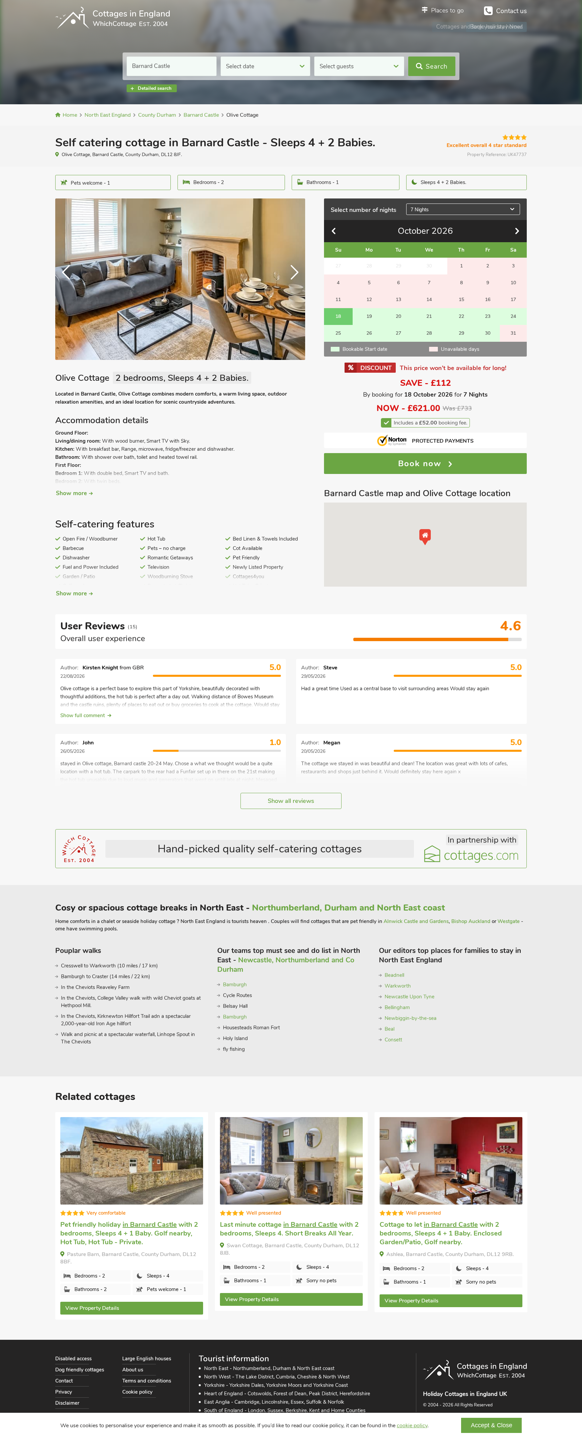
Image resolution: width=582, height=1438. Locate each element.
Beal (389, 1029)
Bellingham (397, 1007)
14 (429, 299)
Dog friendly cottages (79, 1369)
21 (429, 316)
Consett (393, 1039)
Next (291, 279)
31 (513, 333)
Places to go (447, 10)
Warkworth (398, 986)
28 (429, 333)
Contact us (511, 11)
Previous (68, 279)
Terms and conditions (146, 1380)
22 (461, 316)
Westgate (508, 921)
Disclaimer (67, 1403)
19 (369, 316)
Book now (421, 463)
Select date (240, 66)
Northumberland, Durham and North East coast (348, 908)
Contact (64, 1380)
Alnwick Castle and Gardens (416, 921)
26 (369, 333)
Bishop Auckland (470, 921)
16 (487, 299)
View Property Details (92, 1308)
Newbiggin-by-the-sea (411, 1018)
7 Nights (420, 209)
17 (513, 299)
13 (398, 299)
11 (338, 299)
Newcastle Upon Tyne (409, 996)
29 (461, 333)
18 (338, 316)
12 (369, 299)
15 (461, 299)
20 (398, 316)
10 (513, 283)
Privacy (63, 1392)
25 (338, 333)
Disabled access (73, 1358)
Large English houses (146, 1358)
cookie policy (412, 1425)
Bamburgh (235, 984)
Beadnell (394, 975)
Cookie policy (137, 1392)
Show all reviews (291, 801)
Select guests (337, 66)
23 (487, 316)
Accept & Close (491, 1425)
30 (487, 333)
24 (513, 316)
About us (132, 1369)
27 (398, 333)
